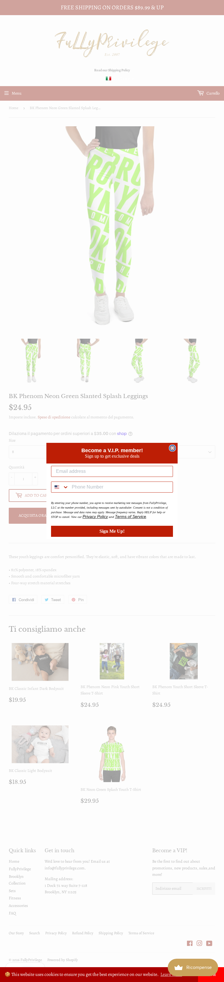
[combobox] (60, 487)
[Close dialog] (172, 448)
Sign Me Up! (112, 531)
